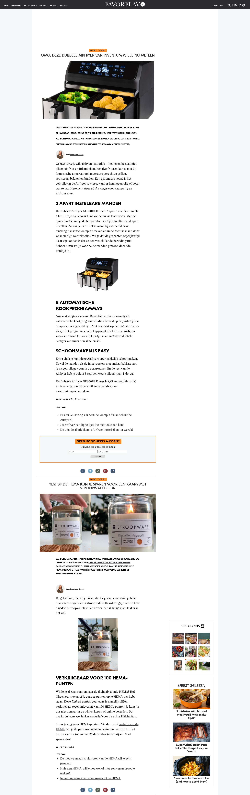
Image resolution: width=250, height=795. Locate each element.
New (6, 6)
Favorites (16, 6)
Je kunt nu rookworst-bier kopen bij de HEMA (90, 778)
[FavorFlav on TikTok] (240, 5)
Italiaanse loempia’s (80, 231)
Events (64, 6)
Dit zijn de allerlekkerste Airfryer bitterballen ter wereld (96, 429)
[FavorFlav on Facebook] (232, 5)
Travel (54, 6)
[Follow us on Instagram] (97, 472)
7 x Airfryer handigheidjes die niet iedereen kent (92, 424)
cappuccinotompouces (68, 566)
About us (217, 6)
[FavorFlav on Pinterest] (244, 5)
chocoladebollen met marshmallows (109, 562)
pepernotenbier (92, 566)
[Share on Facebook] (82, 472)
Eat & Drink (30, 6)
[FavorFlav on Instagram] (236, 5)
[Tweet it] (90, 472)
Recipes (43, 6)
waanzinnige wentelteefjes (73, 236)
